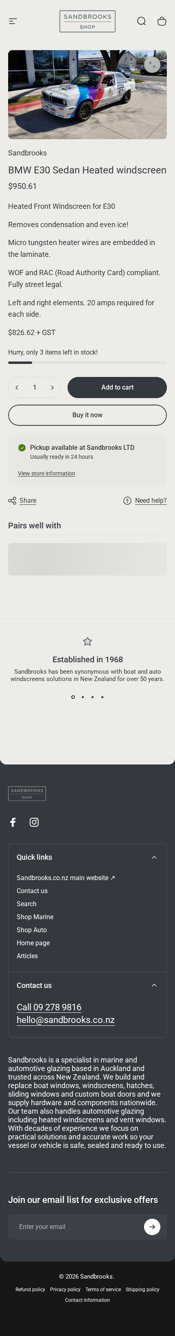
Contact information (87, 1300)
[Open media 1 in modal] (152, 65)
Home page (33, 943)
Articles (27, 956)
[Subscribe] (152, 1227)
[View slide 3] (92, 697)
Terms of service (103, 1289)
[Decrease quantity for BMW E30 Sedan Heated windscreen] (17, 387)
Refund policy (30, 1289)
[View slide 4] (102, 697)
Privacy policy (65, 1289)
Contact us (32, 891)
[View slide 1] (73, 697)
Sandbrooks (27, 153)
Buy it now (87, 415)
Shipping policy (143, 1289)
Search (27, 904)
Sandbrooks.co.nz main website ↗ (66, 878)
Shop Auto (32, 930)
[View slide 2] (83, 697)
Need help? (151, 500)
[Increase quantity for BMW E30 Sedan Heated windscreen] (52, 387)
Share (28, 500)
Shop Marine (35, 917)
